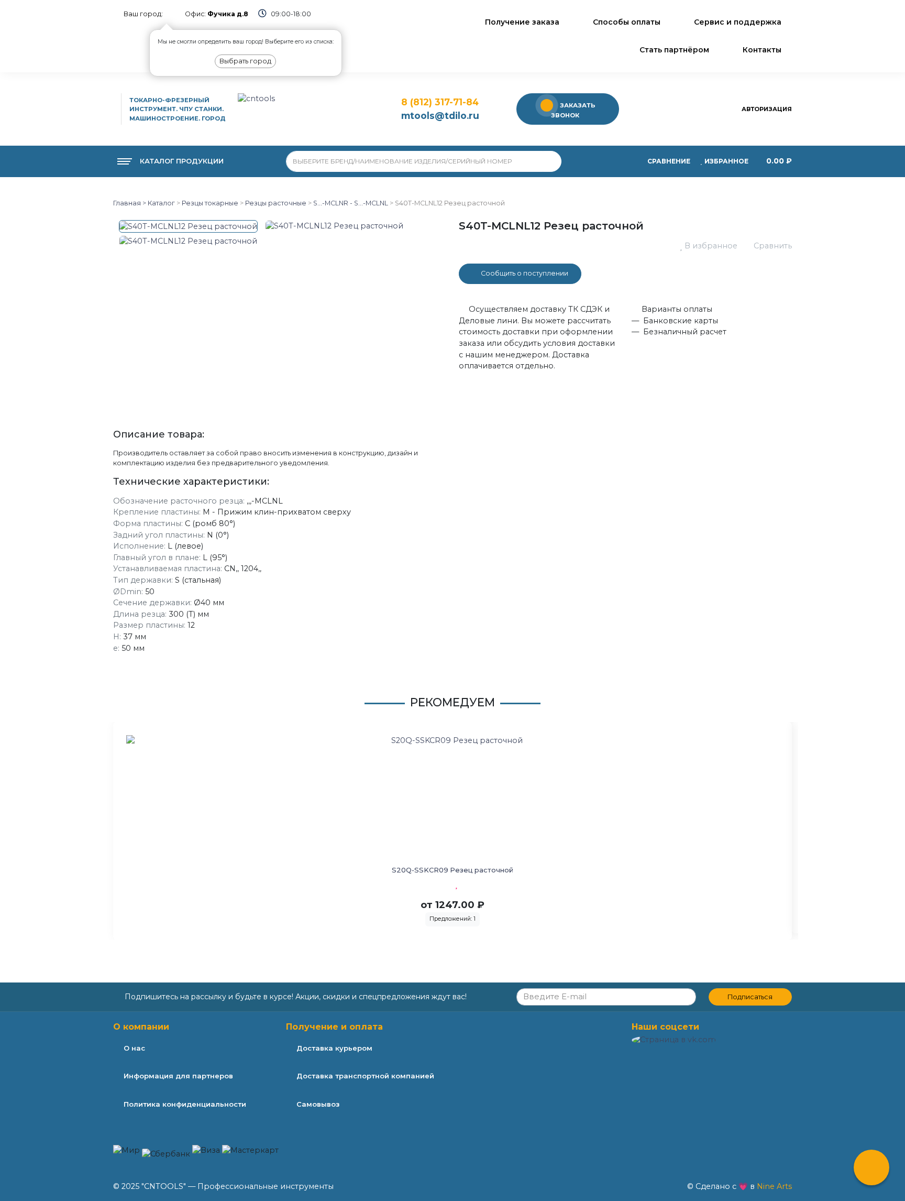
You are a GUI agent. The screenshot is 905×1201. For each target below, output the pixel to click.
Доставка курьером (334, 1048)
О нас (134, 1048)
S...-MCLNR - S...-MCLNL (350, 203)
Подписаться (749, 997)
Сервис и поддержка (737, 22)
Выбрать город (245, 61)
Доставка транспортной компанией (365, 1076)
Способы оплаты (626, 22)
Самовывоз (317, 1104)
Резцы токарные (210, 203)
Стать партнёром (674, 49)
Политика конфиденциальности (185, 1104)
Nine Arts (774, 1186)
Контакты (762, 49)
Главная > (129, 203)
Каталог (160, 203)
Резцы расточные (275, 203)
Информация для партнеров (178, 1076)
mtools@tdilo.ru (440, 115)
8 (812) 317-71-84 (440, 101)
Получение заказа (522, 22)
